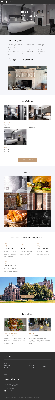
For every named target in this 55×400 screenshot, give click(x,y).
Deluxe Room (7, 152)
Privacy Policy (35, 397)
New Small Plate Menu (10, 333)
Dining (17, 362)
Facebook (43, 362)
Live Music (31, 365)
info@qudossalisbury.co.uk (13, 391)
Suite (5, 374)
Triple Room (32, 127)
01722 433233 (10, 388)
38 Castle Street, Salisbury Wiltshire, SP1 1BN (13, 384)
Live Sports (31, 367)
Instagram (43, 366)
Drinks (18, 364)
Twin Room (7, 367)
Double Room (7, 127)
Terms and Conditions (24, 397)
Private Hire (32, 333)
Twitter (42, 364)
